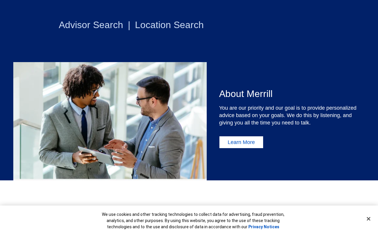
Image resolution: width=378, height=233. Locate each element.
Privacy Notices (263, 226)
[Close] (368, 218)
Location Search (169, 25)
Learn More (241, 142)
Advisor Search (91, 25)
